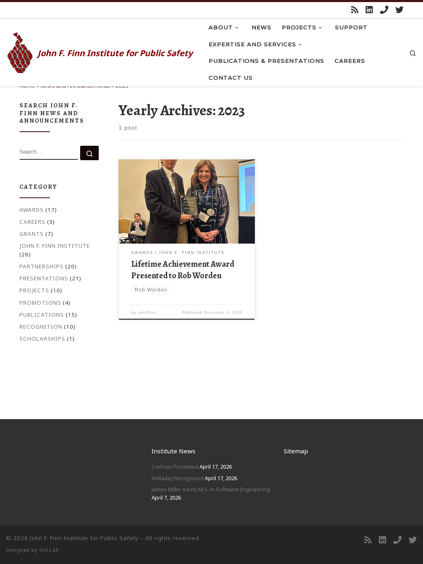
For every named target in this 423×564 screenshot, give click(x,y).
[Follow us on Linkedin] (369, 9)
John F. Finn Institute (54, 245)
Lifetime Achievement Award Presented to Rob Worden (182, 269)
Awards (31, 209)
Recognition (40, 326)
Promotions (40, 302)
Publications (41, 314)
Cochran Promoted (175, 466)
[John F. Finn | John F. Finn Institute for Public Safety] (20, 51)
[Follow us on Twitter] (399, 9)
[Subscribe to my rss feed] (355, 9)
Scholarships (42, 338)
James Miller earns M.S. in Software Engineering (211, 489)
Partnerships (41, 266)
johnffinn (147, 312)
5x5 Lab (49, 550)
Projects (34, 290)
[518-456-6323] (384, 9)
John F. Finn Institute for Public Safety (84, 538)
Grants (31, 233)
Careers (32, 221)
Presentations (43, 278)
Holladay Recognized (178, 478)
